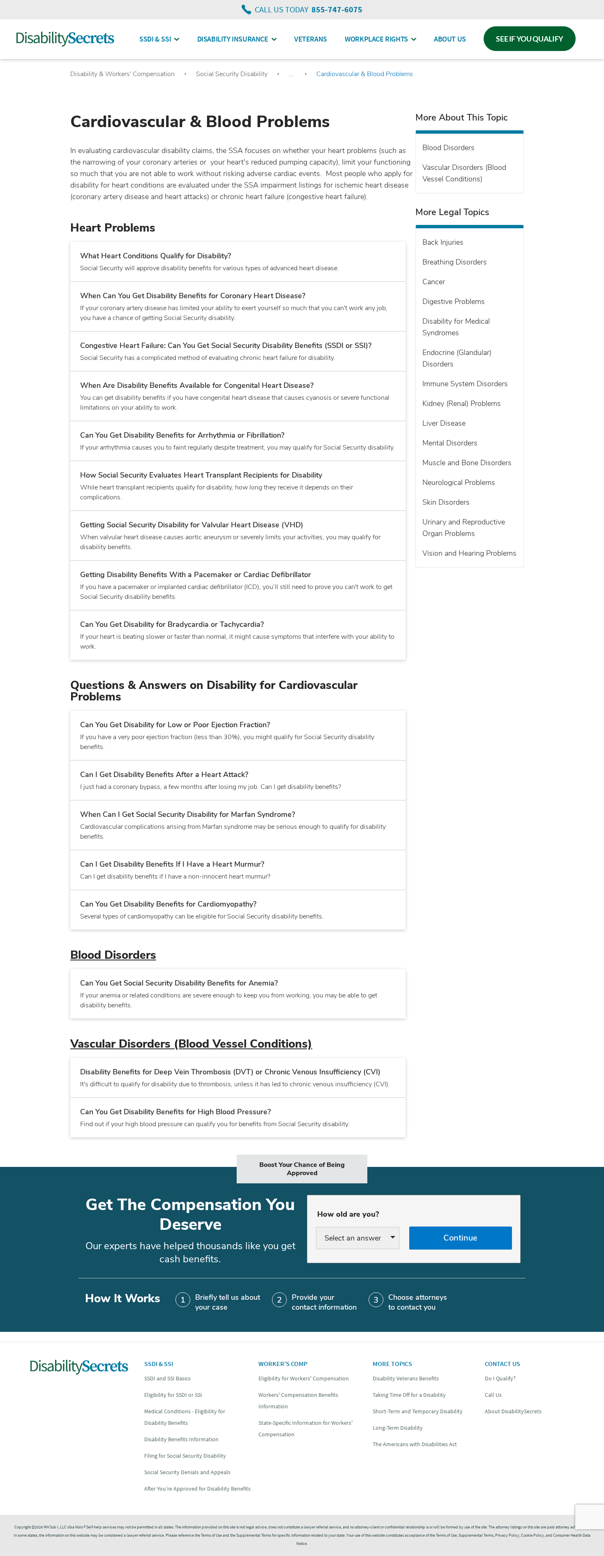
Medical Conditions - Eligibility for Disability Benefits (184, 1417)
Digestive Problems (453, 301)
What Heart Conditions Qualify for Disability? (155, 256)
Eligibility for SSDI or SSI (173, 1394)
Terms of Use (446, 1535)
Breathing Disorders (454, 262)
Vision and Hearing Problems (469, 553)
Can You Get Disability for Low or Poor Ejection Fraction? (175, 725)
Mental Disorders (449, 443)
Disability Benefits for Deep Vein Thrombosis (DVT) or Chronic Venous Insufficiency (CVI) (230, 1072)
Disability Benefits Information (181, 1439)
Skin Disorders (446, 502)
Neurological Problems (458, 482)
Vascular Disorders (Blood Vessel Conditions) (191, 1044)
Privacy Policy (507, 1535)
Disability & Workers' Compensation (122, 74)
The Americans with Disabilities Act (415, 1444)
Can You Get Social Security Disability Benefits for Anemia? (179, 983)
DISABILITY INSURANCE (232, 39)
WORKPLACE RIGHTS (376, 39)
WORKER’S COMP (282, 1363)
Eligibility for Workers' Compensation (303, 1378)
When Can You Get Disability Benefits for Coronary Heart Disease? (192, 296)
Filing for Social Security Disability (185, 1455)
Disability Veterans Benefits (406, 1378)
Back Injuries (442, 242)
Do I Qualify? (500, 1378)
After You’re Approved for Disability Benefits (197, 1488)
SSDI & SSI (155, 39)
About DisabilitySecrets (513, 1411)
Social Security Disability (231, 74)
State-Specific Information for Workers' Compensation (305, 1428)
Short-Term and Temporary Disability (418, 1411)
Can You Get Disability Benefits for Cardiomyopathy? (168, 904)
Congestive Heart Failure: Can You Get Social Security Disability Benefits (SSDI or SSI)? (225, 345)
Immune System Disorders (465, 384)
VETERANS (310, 39)
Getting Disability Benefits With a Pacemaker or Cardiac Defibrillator (195, 575)
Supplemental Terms (476, 1535)
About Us (450, 39)
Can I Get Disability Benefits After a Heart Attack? (164, 774)
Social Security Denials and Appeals (187, 1472)
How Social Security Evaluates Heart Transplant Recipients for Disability (201, 475)
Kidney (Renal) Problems (461, 403)
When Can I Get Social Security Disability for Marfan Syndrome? (187, 814)
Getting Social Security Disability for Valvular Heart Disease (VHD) (191, 525)
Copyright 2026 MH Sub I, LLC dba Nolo (49, 1527)
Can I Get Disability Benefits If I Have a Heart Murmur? (172, 864)
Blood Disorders (113, 955)
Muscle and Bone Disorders (467, 463)
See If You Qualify (529, 38)
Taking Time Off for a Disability (409, 1394)
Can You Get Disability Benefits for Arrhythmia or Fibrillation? (182, 435)
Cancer (433, 282)
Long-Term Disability (398, 1427)
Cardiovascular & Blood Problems (364, 74)
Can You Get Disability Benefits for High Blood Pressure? (175, 1112)
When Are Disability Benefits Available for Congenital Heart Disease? (197, 385)
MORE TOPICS (392, 1363)
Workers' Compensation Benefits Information (298, 1400)
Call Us (493, 1394)
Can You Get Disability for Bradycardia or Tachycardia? (172, 624)
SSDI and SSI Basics (167, 1378)
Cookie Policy (532, 1535)
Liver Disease (444, 423)
